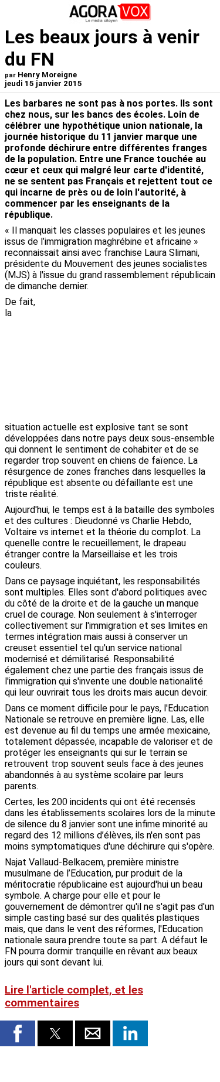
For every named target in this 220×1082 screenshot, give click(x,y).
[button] (17, 1033)
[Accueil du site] (110, 20)
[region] (127, 357)
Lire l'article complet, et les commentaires (74, 996)
